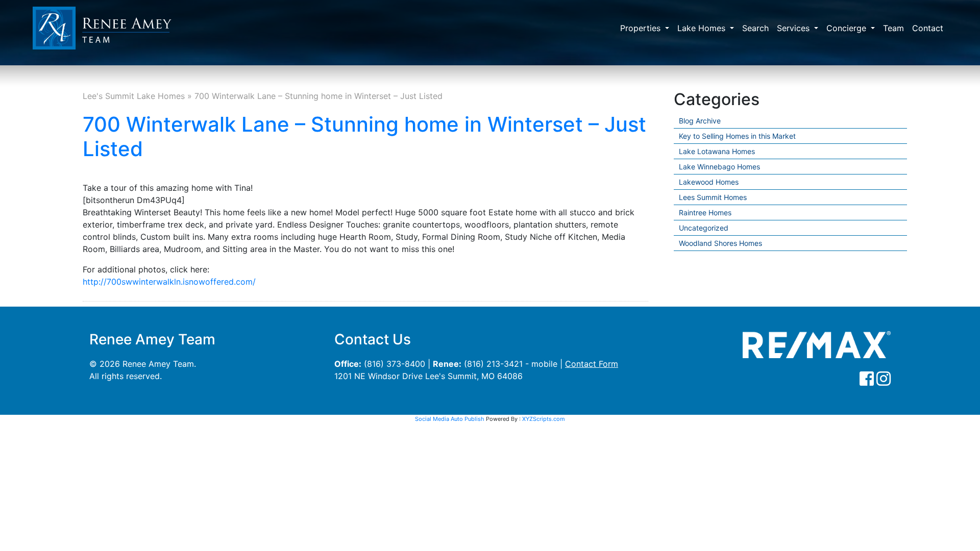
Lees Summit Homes (713, 197)
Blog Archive (700, 120)
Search (755, 28)
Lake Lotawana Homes (717, 151)
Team (893, 28)
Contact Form (591, 364)
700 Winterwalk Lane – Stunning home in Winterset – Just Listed (364, 136)
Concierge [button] (847, 28)
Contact (927, 28)
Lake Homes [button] (702, 28)
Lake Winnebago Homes (719, 166)
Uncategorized (703, 227)
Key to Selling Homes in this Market (737, 136)
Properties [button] (641, 28)
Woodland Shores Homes (720, 243)
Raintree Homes (705, 212)
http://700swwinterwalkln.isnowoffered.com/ (169, 282)
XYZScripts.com (543, 418)
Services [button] (794, 28)
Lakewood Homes (709, 182)
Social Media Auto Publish (449, 418)
